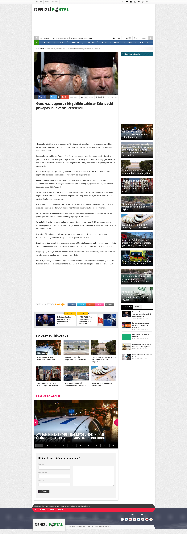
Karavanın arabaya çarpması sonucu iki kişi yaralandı (136, 262)
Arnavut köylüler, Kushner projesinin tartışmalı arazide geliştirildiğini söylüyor (136, 243)
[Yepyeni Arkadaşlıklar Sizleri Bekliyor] (126, 360)
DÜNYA (104, 43)
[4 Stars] (102, 97)
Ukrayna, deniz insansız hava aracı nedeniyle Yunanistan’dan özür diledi (137, 279)
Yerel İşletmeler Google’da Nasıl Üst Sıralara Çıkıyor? (72, 38)
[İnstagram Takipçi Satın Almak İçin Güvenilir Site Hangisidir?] (126, 328)
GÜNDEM (75, 43)
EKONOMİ (90, 43)
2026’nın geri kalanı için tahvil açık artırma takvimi (136, 226)
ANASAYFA (38, 2)
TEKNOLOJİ (144, 43)
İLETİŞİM (55, 2)
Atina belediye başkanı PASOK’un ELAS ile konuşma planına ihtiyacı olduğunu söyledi (136, 295)
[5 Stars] (103, 97)
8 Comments (144, 338)
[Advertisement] (23, 36)
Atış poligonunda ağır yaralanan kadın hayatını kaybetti (135, 206)
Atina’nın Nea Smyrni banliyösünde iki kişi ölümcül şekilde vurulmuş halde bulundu (135, 133)
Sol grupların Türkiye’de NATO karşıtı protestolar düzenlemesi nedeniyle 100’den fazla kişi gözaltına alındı (136, 186)
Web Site (41, 481)
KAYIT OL (117, 38)
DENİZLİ (61, 43)
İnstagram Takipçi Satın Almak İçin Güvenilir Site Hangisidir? (140, 325)
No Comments (144, 318)
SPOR (130, 43)
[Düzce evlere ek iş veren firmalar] (126, 339)
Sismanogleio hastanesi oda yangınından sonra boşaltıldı (137, 172)
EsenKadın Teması (92, 527)
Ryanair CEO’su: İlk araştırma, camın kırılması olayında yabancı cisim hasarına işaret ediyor (137, 151)
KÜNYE (47, 2)
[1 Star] (96, 97)
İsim (41, 464)
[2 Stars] (98, 97)
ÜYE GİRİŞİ (127, 38)
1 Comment (144, 348)
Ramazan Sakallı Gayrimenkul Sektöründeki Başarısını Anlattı (141, 314)
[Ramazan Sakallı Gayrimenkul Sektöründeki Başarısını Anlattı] (126, 317)
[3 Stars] (100, 97)
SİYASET (117, 43)
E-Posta (43, 472)
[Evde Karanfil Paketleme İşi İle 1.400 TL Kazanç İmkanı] (126, 350)
